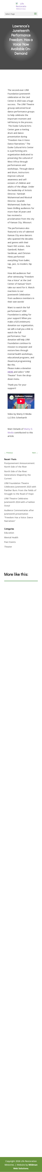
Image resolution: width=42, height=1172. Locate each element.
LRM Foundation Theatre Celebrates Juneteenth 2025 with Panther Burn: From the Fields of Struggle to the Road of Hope (21, 709)
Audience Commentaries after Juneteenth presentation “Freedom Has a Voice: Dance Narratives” (21, 862)
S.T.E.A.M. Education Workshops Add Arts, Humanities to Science (20, 1037)
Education (9, 532)
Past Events (10, 542)
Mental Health (11, 537)
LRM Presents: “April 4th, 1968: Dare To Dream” (19, 975)
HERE (10, 371)
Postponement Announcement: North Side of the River (20, 593)
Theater (8, 546)
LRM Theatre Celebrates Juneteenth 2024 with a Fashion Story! (19, 502)
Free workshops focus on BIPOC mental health (21, 1098)
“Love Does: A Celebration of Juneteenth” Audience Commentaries (20, 908)
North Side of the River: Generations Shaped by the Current (17, 475)
